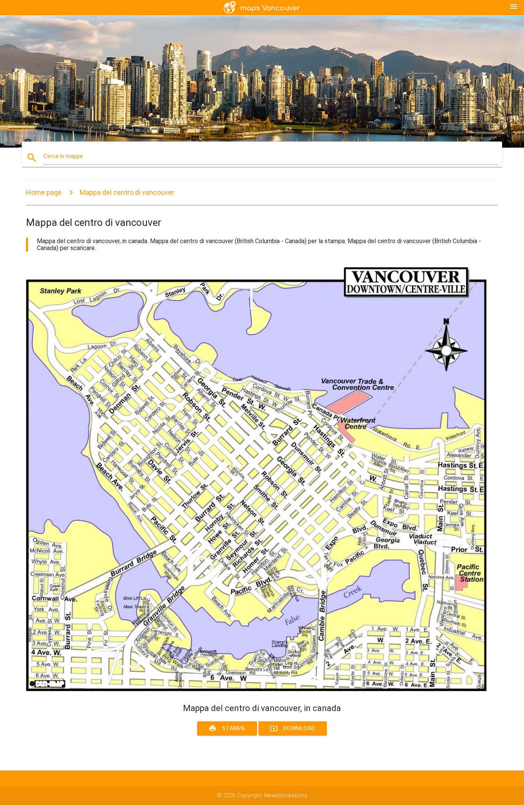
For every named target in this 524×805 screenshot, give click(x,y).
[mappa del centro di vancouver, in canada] (256, 689)
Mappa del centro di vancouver (127, 192)
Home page (44, 192)
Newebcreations (285, 795)
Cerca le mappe (63, 156)
